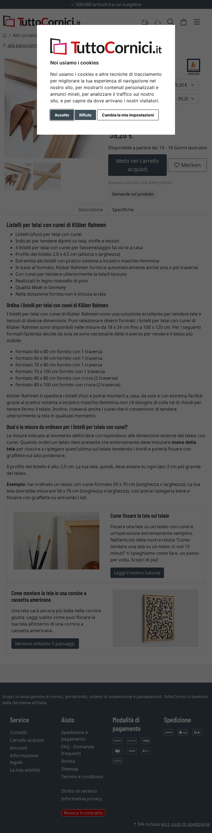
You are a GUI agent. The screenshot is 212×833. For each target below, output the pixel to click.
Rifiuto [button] (85, 115)
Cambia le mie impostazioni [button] (128, 115)
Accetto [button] (62, 115)
